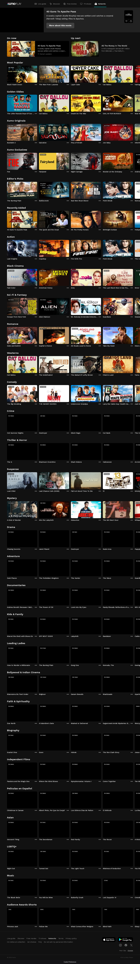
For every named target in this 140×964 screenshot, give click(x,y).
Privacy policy (71, 938)
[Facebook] (126, 945)
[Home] (14, 4)
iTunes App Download (109, 940)
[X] (131, 945)
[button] (60, 25)
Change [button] (130, 950)
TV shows (87, 4)
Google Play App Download (125, 940)
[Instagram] (120, 945)
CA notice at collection (16, 942)
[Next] (133, 73)
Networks (102, 4)
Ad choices (31, 942)
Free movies (72, 4)
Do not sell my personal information (58, 942)
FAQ (40, 942)
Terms (60, 938)
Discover (56, 4)
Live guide (42, 4)
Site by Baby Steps (126, 957)
